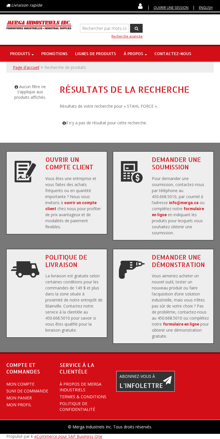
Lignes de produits (95, 53)
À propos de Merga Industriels (80, 386)
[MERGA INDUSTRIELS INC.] (39, 25)
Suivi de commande (27, 391)
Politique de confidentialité (77, 406)
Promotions (54, 53)
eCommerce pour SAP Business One (68, 436)
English (206, 7)
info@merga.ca (184, 202)
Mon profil (19, 404)
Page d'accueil (26, 67)
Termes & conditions (83, 396)
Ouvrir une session (171, 7)
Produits (20, 53)
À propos (133, 53)
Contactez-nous (172, 53)
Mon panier (19, 398)
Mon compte (20, 384)
